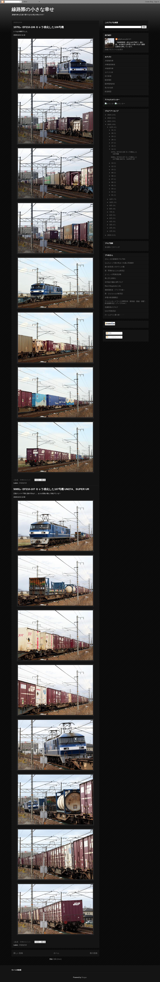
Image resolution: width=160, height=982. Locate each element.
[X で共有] (40, 480)
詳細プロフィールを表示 (114, 49)
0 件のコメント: (26, 480)
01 (112, 195)
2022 (109, 118)
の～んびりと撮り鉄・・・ (115, 315)
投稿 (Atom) (57, 959)
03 (112, 189)
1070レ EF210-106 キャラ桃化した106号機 (38, 27)
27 (112, 143)
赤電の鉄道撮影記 (111, 297)
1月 (110, 231)
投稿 (109, 333)
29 (112, 136)
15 (112, 146)
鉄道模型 (108, 91)
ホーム (56, 953)
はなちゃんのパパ (124, 39)
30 (112, 133)
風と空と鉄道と (110, 278)
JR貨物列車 (23, 483)
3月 (110, 225)
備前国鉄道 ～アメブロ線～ (115, 290)
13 (112, 163)
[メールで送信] (35, 480)
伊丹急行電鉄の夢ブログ (114, 282)
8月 (110, 209)
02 (112, 192)
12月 (111, 127)
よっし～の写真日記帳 (113, 274)
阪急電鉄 (108, 80)
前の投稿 (93, 953)
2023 (109, 115)
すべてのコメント (114, 337)
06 (112, 182)
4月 (110, 221)
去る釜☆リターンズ (112, 247)
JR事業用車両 (110, 64)
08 (112, 176)
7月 (110, 212)
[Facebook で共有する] (42, 480)
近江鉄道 (108, 76)
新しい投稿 (18, 953)
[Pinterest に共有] (44, 480)
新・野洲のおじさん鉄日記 (115, 271)
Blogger (84, 977)
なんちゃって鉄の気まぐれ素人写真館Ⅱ (119, 263)
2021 (109, 121)
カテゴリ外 (109, 72)
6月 (110, 215)
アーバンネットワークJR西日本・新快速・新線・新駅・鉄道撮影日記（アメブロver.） (125, 302)
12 (112, 166)
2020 (109, 124)
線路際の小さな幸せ (33, 9)
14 (112, 149)
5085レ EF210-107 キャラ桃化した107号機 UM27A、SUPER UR (51, 489)
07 (112, 179)
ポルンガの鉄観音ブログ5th (115, 259)
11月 (111, 199)
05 (112, 185)
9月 (110, 205)
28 (112, 140)
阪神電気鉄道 (110, 84)
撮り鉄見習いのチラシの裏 (115, 267)
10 (112, 169)
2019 (109, 235)
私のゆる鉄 (109, 88)
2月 (110, 228)
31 (112, 130)
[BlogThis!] (38, 480)
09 (112, 173)
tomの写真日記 (110, 311)
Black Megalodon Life (113, 286)
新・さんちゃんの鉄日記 (114, 293)
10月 (111, 202)
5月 (110, 218)
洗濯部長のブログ (111, 307)
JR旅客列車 (109, 68)
